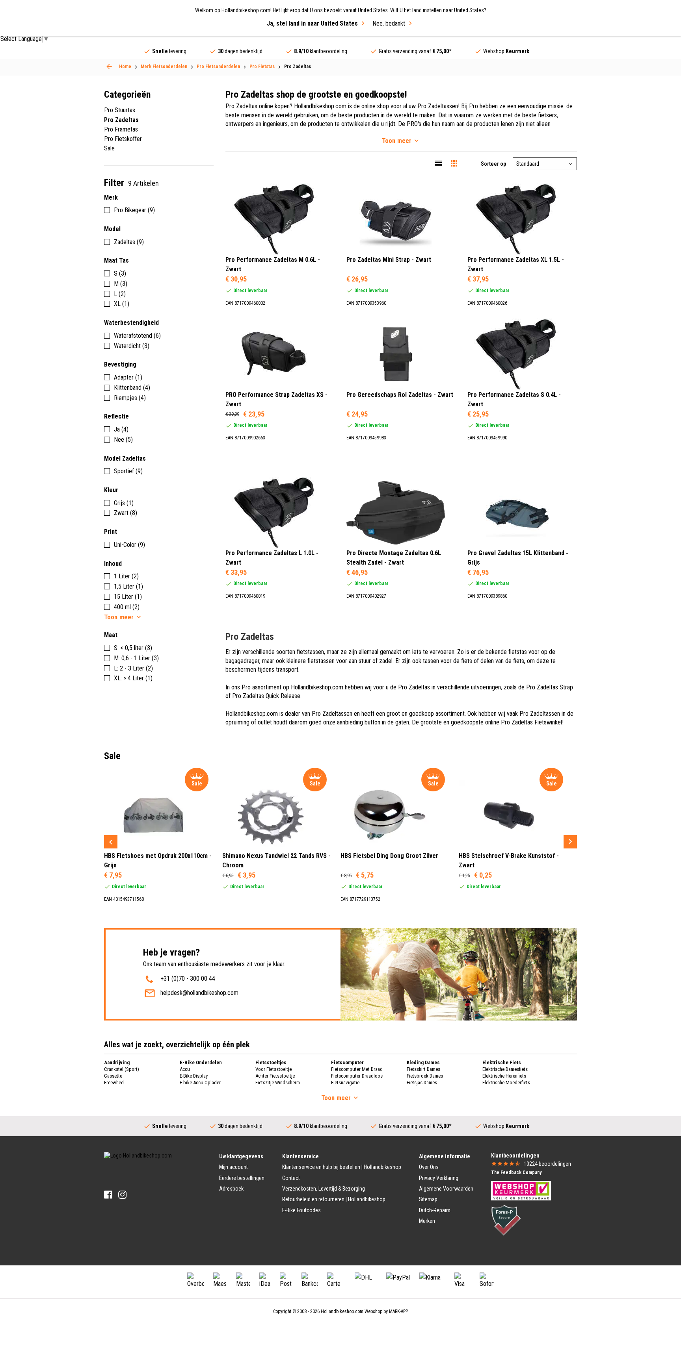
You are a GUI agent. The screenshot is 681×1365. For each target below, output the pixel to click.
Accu (185, 1069)
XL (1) (121, 303)
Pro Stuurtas (119, 110)
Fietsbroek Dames (425, 1076)
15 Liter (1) (128, 596)
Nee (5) (123, 439)
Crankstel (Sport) (121, 1069)
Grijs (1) (124, 503)
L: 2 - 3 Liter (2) (133, 668)
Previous (110, 841)
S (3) (120, 273)
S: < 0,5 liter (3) (133, 648)
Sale (109, 148)
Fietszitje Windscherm (277, 1082)
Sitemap (428, 1199)
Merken (427, 1221)
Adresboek (231, 1188)
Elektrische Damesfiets (505, 1069)
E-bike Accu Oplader (200, 1082)
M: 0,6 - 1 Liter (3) (136, 658)
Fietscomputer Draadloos (357, 1076)
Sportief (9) (128, 471)
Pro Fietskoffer (123, 139)
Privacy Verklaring (438, 1178)
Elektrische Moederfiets (506, 1082)
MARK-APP (398, 1311)
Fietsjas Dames (422, 1082)
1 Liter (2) (126, 576)
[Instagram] (122, 1194)
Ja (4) (121, 429)
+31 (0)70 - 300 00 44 (187, 978)
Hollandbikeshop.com (342, 1311)
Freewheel (114, 1082)
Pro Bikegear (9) (134, 210)
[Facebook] (108, 1194)
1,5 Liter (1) (128, 586)
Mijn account (233, 1167)
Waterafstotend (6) (137, 335)
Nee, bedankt (388, 23)
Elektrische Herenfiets (504, 1076)
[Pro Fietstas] (109, 66)
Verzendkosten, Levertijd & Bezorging (323, 1188)
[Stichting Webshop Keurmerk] (521, 1190)
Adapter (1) (128, 377)
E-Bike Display (194, 1076)
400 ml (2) (127, 607)
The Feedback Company (516, 1172)
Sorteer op (493, 164)
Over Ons (429, 1167)
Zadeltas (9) (129, 242)
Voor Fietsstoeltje (273, 1069)
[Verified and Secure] (506, 1220)
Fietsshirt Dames (423, 1069)
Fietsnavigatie (345, 1082)
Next (570, 841)
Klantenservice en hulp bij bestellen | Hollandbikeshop (341, 1167)
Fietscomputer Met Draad (357, 1069)
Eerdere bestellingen (241, 1178)
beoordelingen (547, 1164)
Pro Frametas (121, 129)
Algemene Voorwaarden (446, 1188)
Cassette (113, 1076)
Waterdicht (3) (131, 346)
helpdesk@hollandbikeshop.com (199, 992)
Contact (291, 1178)
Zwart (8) (125, 513)
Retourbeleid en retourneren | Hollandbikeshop (333, 1199)
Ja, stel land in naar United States (312, 23)
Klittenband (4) (132, 387)
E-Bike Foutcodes (301, 1210)
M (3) (120, 283)
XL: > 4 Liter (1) (133, 678)
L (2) (120, 294)
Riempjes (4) (130, 398)
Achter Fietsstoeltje (275, 1076)
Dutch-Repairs (434, 1210)
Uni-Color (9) (129, 544)
